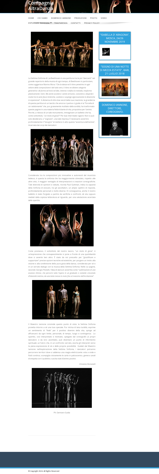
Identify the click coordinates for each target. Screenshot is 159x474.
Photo (93, 18)
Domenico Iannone (61, 18)
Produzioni (80, 18)
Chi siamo (43, 18)
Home (31, 18)
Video (104, 18)
